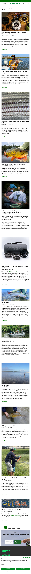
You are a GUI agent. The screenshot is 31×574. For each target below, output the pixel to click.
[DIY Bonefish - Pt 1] (16, 373)
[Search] (25, 3)
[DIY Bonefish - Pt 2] (16, 295)
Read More (4, 49)
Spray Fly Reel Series (16, 515)
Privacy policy (26, 557)
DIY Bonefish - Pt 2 (7, 302)
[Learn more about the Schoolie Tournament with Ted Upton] (16, 106)
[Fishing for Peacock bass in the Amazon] (16, 152)
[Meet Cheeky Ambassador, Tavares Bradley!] (16, 62)
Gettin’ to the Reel (7, 340)
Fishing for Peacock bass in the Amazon (13, 164)
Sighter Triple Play (13, 271)
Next (23, 527)
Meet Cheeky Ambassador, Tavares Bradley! (14, 71)
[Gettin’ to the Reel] (16, 332)
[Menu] (0, 3)
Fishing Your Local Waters (9, 425)
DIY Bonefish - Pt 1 (7, 385)
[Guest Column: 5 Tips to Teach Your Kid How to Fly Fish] (16, 461)
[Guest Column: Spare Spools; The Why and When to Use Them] (16, 21)
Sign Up (17, 542)
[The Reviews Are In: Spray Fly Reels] (16, 503)
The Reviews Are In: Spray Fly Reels (12, 509)
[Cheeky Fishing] (15, 3)
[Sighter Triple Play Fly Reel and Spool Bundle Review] (16, 251)
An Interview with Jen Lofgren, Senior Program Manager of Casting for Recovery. (15, 211)
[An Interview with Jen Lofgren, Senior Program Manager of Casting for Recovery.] (16, 195)
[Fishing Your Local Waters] (16, 415)
